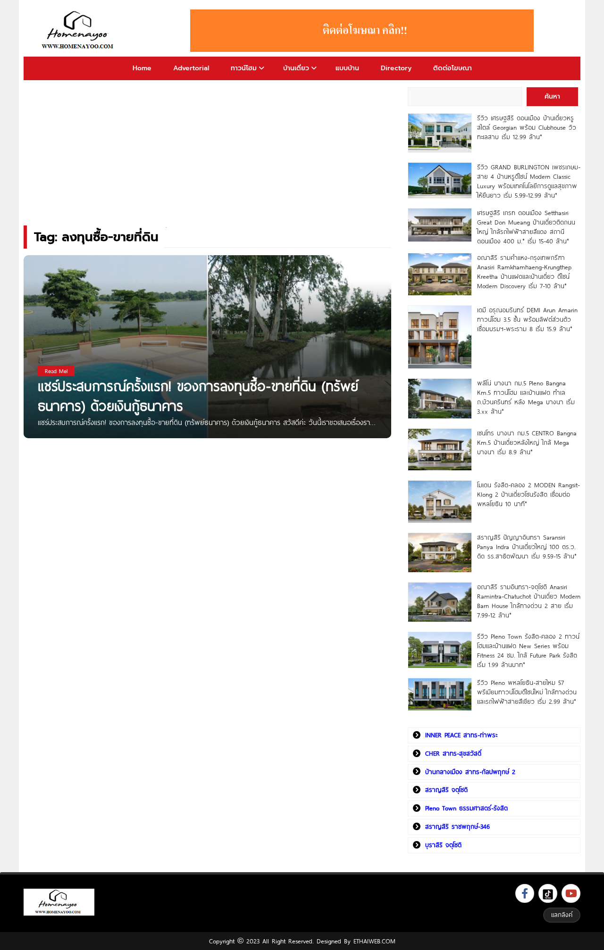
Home (142, 68)
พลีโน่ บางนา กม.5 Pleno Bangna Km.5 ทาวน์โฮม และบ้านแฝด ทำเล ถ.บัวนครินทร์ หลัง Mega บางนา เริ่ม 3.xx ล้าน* (526, 397)
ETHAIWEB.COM (374, 941)
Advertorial (191, 68)
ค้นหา (552, 96)
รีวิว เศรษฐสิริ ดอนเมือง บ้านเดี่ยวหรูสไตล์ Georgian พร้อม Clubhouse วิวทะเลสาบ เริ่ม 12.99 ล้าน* (526, 127)
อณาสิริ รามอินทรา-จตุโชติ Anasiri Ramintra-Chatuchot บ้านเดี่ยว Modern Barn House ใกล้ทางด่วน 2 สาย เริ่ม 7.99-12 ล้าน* (528, 601)
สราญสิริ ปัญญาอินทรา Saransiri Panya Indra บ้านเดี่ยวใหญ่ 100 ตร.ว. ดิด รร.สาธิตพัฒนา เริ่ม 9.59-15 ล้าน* (527, 547)
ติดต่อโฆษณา (452, 68)
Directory (396, 68)
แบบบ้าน (347, 68)
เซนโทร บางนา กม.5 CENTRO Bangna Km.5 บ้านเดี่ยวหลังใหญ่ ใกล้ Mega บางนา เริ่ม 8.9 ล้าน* (527, 442)
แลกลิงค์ (561, 914)
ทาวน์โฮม (244, 68)
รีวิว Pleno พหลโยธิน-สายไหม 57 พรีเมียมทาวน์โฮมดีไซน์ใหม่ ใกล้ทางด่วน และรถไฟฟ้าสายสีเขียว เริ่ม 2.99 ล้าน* (527, 692)
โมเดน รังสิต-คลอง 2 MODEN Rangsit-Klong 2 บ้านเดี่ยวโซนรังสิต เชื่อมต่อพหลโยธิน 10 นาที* (528, 494)
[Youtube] (571, 893)
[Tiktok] (547, 893)
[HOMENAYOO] (79, 30)
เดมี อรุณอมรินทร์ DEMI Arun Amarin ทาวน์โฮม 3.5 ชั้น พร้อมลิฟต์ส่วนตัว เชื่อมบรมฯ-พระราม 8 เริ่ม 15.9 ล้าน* (527, 319)
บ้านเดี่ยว (296, 68)
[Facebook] (524, 893)
